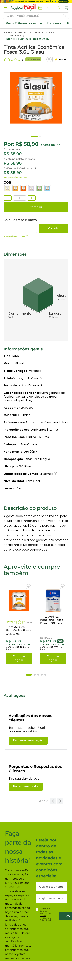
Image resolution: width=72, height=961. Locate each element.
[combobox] (36, 16)
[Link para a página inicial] (7, 32)
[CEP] (20, 225)
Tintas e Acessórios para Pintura (29, 32)
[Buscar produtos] (64, 16)
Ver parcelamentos (15, 177)
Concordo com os (46, 914)
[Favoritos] (49, 8)
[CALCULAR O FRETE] (53, 228)
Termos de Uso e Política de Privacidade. (46, 917)
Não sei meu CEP (14, 236)
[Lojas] (40, 8)
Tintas (51, 32)
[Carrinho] (66, 8)
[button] (5, 7)
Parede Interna (14, 35)
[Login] (58, 7)
